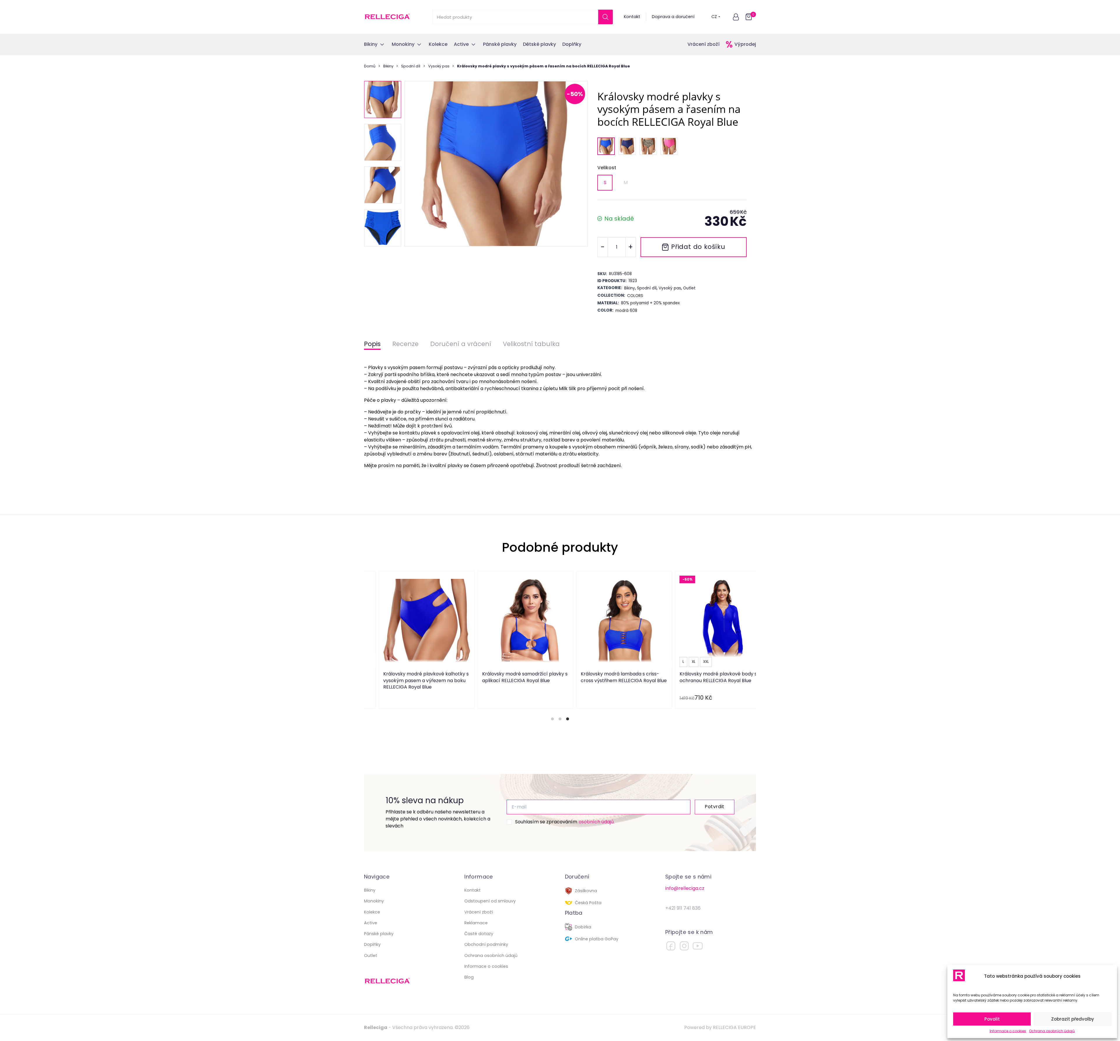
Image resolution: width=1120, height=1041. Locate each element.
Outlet (370, 955)
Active (370, 923)
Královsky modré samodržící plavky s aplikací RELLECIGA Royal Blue (510, 677)
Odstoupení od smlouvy (490, 901)
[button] (736, 17)
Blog (469, 977)
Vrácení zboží (703, 44)
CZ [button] (714, 17)
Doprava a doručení (673, 17)
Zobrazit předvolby (1072, 1019)
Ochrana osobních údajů (1052, 1030)
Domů (369, 66)
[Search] (605, 17)
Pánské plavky (378, 934)
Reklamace (476, 923)
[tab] (552, 719)
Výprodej (745, 44)
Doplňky (372, 944)
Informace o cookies (1008, 1030)
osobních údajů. (597, 821)
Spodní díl (410, 66)
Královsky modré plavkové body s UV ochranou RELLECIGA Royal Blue (707, 677)
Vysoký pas (438, 66)
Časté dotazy (478, 934)
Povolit (992, 1019)
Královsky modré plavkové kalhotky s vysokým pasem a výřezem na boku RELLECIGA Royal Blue (411, 680)
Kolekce (372, 912)
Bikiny (388, 66)
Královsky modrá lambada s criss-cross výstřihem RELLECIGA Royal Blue (609, 677)
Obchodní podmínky (486, 944)
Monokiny (374, 901)
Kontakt (632, 17)
